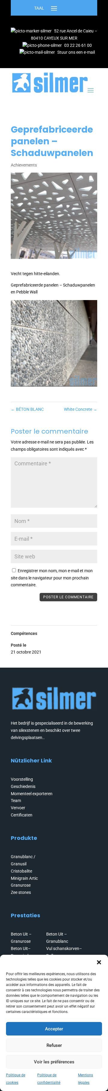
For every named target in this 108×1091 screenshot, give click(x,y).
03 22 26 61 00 (78, 45)
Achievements (24, 165)
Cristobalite (21, 871)
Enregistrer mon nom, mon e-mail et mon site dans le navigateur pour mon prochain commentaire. (52, 578)
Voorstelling (22, 779)
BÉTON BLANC (27, 409)
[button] (99, 962)
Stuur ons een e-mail (76, 52)
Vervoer (18, 807)
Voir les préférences (54, 1062)
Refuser (54, 1045)
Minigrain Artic (24, 878)
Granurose (21, 885)
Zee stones (21, 892)
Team (16, 800)
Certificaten (21, 815)
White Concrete (80, 409)
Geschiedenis (23, 786)
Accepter (54, 1029)
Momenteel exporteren (31, 793)
